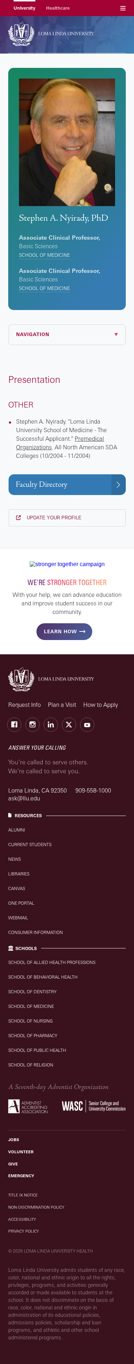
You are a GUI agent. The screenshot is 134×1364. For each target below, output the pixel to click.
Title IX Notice (23, 1195)
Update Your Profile (53, 517)
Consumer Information (35, 932)
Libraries (18, 873)
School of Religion (30, 1065)
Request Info (24, 704)
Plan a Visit (62, 704)
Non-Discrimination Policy (36, 1207)
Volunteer (21, 1151)
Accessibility (22, 1219)
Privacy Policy (23, 1231)
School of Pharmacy (32, 1035)
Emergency (21, 1175)
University (24, 8)
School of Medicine (44, 255)
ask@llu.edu (24, 798)
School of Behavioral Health (43, 977)
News (14, 859)
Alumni (16, 830)
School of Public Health (37, 1050)
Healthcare (58, 8)
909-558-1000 (93, 790)
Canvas (16, 888)
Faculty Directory (41, 484)
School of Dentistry (32, 991)
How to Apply (100, 704)
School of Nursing (30, 1021)
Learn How (60, 631)
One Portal (21, 903)
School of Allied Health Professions (51, 962)
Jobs (13, 1139)
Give (13, 1163)
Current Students (29, 844)
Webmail (18, 917)
